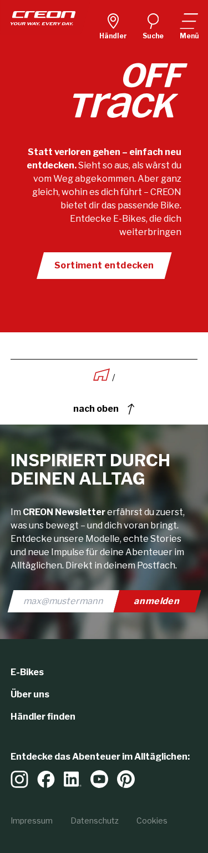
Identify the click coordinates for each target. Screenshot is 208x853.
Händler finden (43, 716)
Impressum (32, 820)
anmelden (157, 601)
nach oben (96, 408)
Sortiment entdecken (104, 265)
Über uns (30, 694)
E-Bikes (27, 672)
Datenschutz (94, 820)
